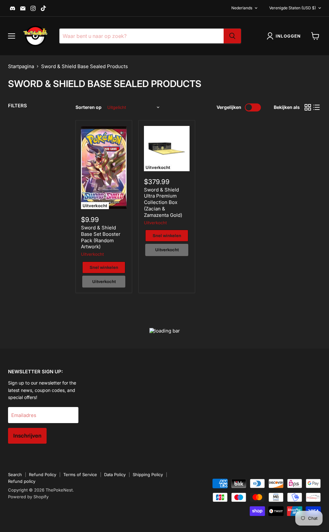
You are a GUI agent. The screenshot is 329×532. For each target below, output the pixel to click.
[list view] (316, 107)
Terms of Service (80, 474)
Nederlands (241, 7)
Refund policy (21, 481)
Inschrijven (27, 436)
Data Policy (115, 474)
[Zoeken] (232, 36)
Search (15, 474)
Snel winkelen (104, 267)
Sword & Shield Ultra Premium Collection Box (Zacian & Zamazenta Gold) (163, 202)
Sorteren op (89, 107)
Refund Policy (42, 474)
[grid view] (307, 107)
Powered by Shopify (28, 496)
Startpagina (21, 66)
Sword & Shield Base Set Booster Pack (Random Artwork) (100, 237)
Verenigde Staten (292, 7)
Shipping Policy (148, 474)
